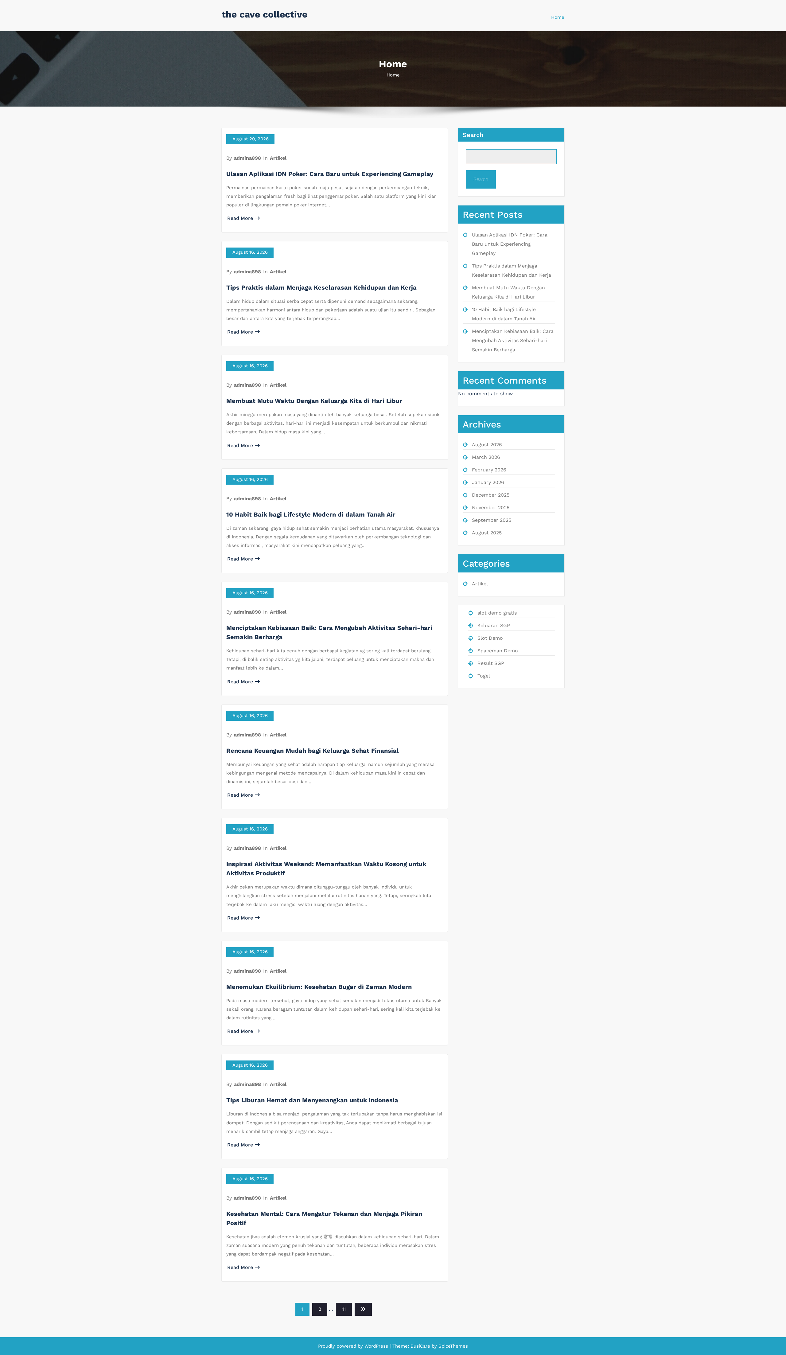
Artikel (278, 158)
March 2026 (486, 457)
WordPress (376, 1346)
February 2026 (489, 470)
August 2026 (487, 444)
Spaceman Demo (497, 651)
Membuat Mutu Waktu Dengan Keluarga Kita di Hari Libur (314, 400)
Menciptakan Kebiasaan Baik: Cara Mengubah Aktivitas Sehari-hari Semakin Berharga (513, 340)
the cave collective (264, 14)
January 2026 (488, 482)
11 (344, 1309)
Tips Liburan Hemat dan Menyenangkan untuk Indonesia (312, 1100)
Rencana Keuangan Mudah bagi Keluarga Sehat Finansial (312, 750)
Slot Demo (490, 638)
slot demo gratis (497, 613)
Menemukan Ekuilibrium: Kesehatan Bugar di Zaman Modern (319, 986)
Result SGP (490, 663)
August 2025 (487, 533)
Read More (240, 218)
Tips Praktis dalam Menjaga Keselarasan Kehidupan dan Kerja (321, 287)
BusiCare (421, 1346)
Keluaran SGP (493, 625)
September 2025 (491, 520)
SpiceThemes (452, 1346)
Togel (483, 676)
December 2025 (490, 495)
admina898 (247, 158)
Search (473, 135)
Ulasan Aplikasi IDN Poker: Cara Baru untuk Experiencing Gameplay (329, 174)
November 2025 (490, 507)
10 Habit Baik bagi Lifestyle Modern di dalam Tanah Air (310, 514)
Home (557, 17)
